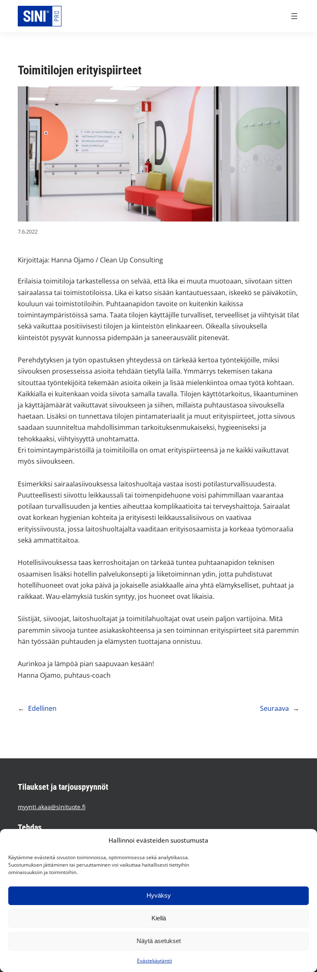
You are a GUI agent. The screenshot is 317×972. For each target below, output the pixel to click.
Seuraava (274, 708)
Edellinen (42, 708)
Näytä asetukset (159, 940)
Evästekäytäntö (154, 960)
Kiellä (158, 918)
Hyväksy (159, 895)
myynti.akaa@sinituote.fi (51, 807)
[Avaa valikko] (294, 16)
